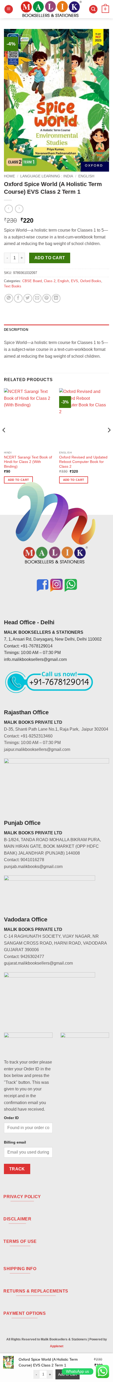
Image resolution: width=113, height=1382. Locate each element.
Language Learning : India (46, 176)
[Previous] (4, 440)
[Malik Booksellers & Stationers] (51, 9)
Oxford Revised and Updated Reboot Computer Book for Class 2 (83, 461)
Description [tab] (16, 330)
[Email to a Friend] (37, 298)
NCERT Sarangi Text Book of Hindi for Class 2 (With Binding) (28, 461)
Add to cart (49, 258)
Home (9, 176)
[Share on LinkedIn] (56, 298)
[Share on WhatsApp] (8, 298)
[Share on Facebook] (18, 298)
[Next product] (8, 209)
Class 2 (49, 281)
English (86, 176)
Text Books (12, 286)
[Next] (109, 440)
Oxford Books (90, 281)
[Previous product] (19, 209)
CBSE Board (32, 281)
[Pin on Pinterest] (46, 298)
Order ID (11, 1118)
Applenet (56, 1346)
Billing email (15, 1142)
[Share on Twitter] (27, 298)
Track (17, 1169)
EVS (74, 281)
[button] (8, 9)
